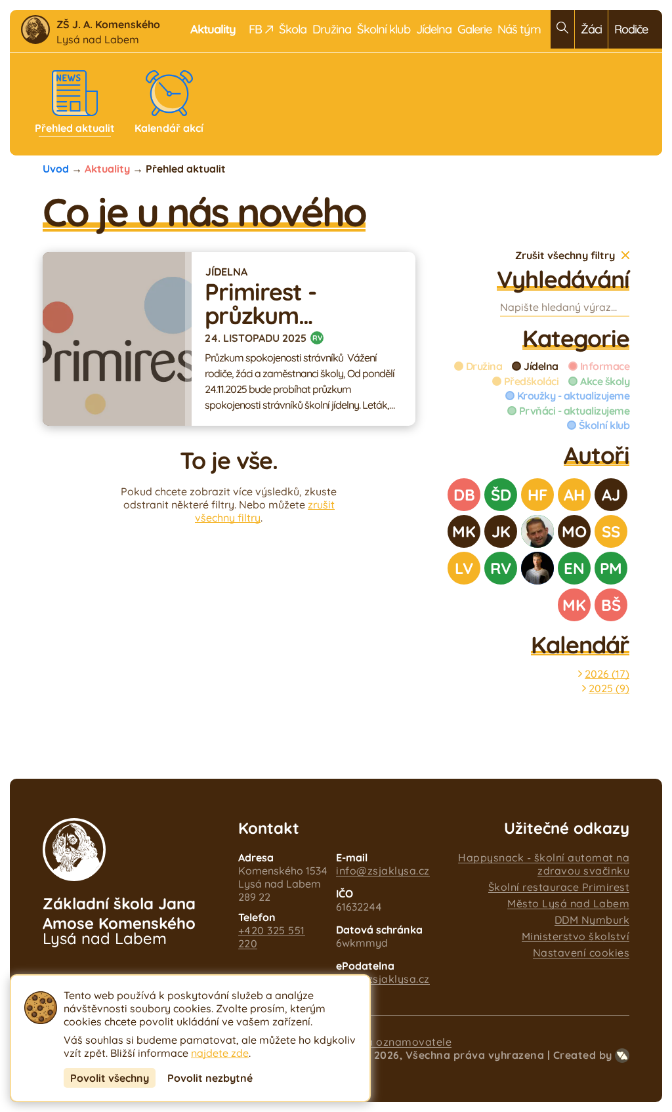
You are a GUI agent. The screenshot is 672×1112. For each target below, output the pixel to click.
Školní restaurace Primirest (559, 887)
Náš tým (519, 29)
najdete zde (220, 1053)
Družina (331, 29)
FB (255, 29)
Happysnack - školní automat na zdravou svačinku (543, 864)
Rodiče (631, 29)
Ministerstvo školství (576, 936)
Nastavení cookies (581, 952)
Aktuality (107, 168)
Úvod (56, 168)
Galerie (474, 29)
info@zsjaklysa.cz (383, 870)
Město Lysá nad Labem (568, 903)
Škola (292, 29)
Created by (582, 1054)
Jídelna (434, 29)
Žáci (591, 29)
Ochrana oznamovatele (390, 1041)
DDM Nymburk (592, 919)
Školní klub (383, 29)
